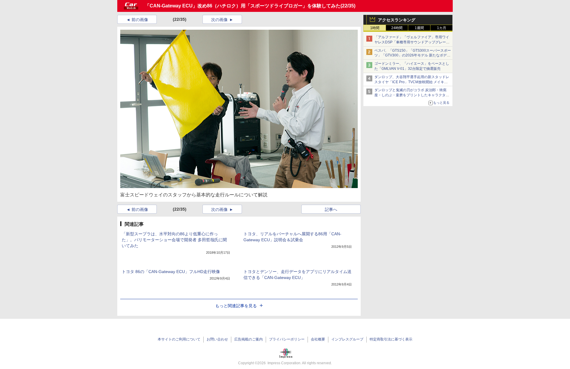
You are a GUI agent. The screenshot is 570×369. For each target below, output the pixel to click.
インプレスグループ (347, 339)
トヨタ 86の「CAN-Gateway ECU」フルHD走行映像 (171, 271)
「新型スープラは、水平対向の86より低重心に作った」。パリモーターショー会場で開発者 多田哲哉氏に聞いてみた (174, 239)
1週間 (419, 28)
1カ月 (441, 28)
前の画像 (140, 19)
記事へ (331, 209)
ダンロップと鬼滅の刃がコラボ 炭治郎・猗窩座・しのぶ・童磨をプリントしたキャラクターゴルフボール (411, 95)
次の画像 (219, 19)
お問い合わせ (217, 339)
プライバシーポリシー (287, 339)
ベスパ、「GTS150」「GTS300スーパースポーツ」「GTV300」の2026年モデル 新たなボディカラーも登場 (412, 55)
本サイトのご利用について (179, 339)
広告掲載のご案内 (248, 339)
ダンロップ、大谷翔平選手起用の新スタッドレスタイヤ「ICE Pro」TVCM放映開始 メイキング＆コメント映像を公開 (411, 82)
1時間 (374, 28)
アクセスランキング (396, 20)
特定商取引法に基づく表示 (391, 339)
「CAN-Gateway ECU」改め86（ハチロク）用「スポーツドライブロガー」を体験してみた (243, 5)
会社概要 (318, 339)
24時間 (397, 28)
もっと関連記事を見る (236, 305)
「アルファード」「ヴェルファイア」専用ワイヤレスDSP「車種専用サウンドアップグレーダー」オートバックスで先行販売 (411, 42)
